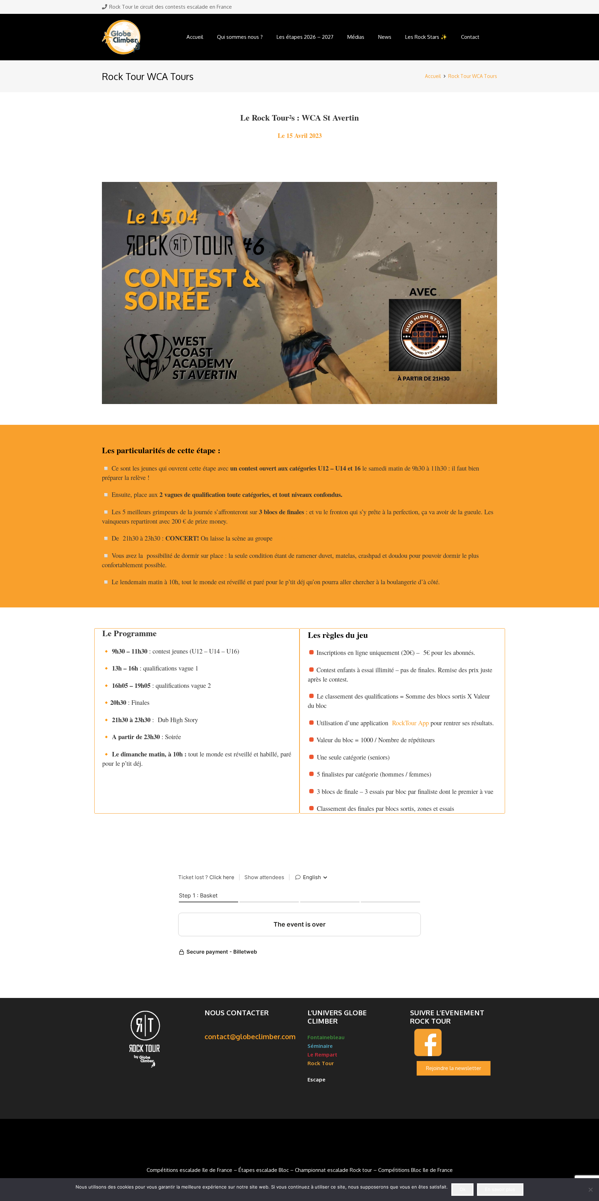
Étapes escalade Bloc (263, 1170)
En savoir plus (500, 1189)
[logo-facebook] (453, 1042)
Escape (317, 1079)
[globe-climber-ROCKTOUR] (121, 37)
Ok (463, 1189)
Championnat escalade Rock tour (333, 1170)
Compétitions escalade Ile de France (189, 1170)
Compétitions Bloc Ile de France (415, 1170)
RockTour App (409, 722)
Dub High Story (294, 538)
